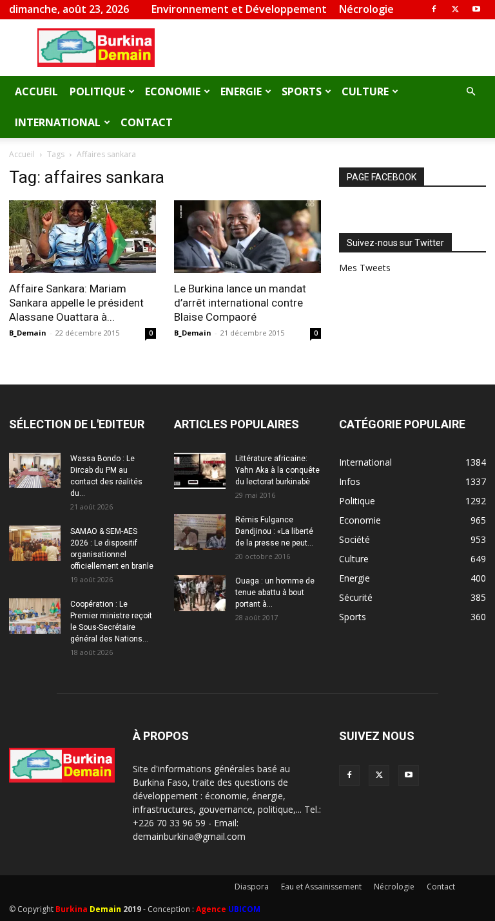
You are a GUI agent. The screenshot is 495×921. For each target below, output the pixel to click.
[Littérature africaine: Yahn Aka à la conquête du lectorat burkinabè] (200, 471)
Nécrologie (366, 9)
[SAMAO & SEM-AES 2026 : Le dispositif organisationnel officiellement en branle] (35, 543)
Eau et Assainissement (321, 886)
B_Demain (27, 332)
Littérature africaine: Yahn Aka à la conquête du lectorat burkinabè (277, 470)
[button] (470, 92)
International (58, 122)
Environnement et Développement (239, 9)
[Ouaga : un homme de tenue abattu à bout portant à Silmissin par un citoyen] (200, 593)
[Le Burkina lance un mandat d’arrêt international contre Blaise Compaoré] (247, 236)
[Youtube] (476, 9)
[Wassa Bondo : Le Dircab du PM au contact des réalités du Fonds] (35, 470)
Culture (365, 91)
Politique (97, 91)
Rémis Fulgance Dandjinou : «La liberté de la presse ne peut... (274, 531)
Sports (302, 91)
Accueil (36, 91)
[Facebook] (433, 9)
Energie (241, 91)
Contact (147, 122)
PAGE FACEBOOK (381, 177)
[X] (455, 9)
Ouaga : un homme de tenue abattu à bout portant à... (275, 592)
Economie (172, 91)
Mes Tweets (365, 267)
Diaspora (252, 886)
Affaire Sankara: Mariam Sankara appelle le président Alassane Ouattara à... (76, 302)
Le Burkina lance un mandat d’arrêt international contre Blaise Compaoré (240, 302)
